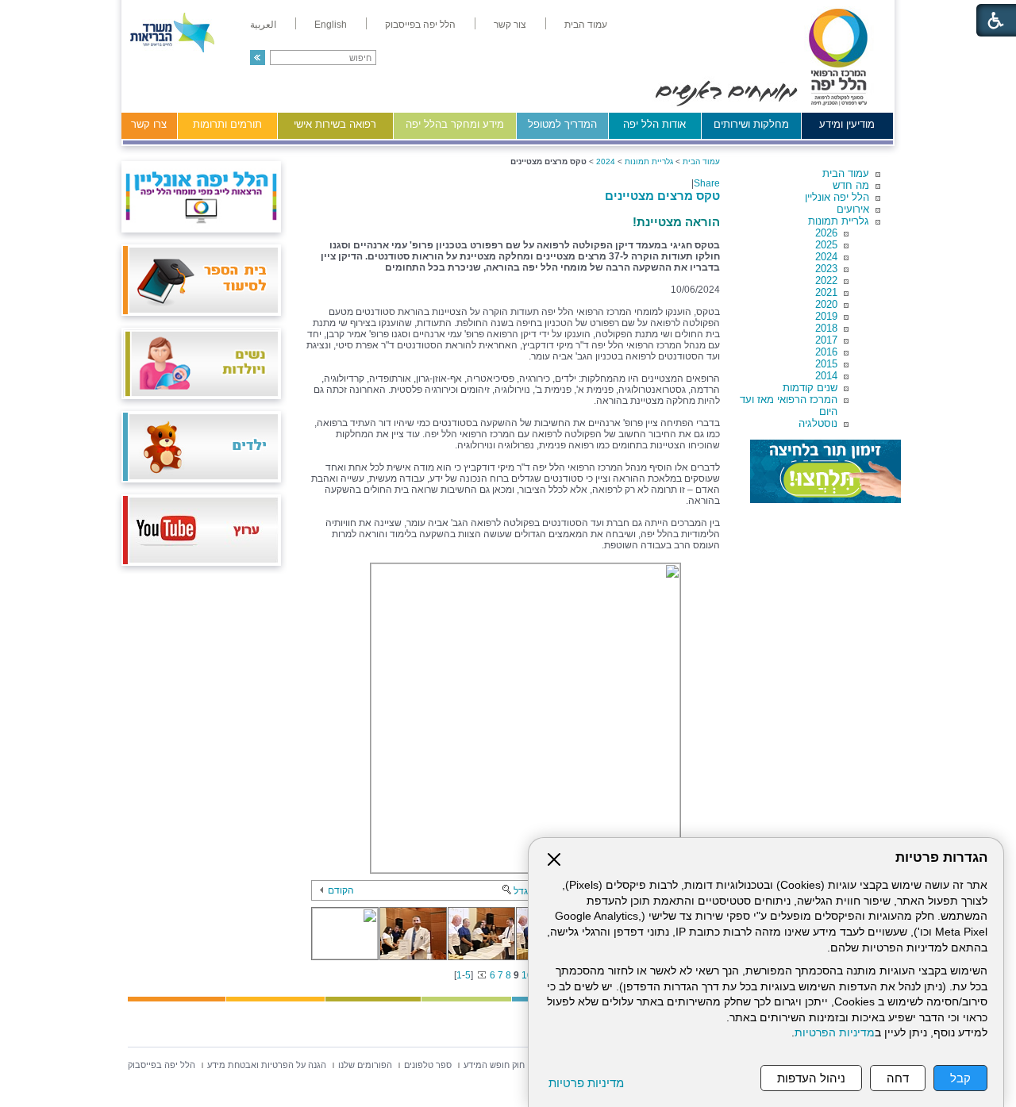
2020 (826, 304)
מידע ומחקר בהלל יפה (455, 124)
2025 (826, 245)
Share (707, 183)
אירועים (853, 209)
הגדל (524, 891)
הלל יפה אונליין (837, 197)
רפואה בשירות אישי (335, 124)
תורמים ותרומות (227, 124)
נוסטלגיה (818, 423)
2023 (826, 269)
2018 (826, 328)
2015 (826, 364)
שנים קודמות (810, 388)
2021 (826, 292)
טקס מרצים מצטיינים (662, 195)
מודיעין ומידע (847, 124)
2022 (826, 280)
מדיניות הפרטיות (835, 1033)
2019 (826, 316)
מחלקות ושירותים (751, 124)
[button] (257, 57)
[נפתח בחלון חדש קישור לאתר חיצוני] (825, 471)
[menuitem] (585, 24)
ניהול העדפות (811, 1078)
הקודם (341, 890)
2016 (826, 352)
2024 (826, 257)
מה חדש (851, 185)
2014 (826, 376)
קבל (960, 1078)
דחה (898, 1078)
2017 (826, 340)
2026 (826, 233)
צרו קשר (149, 124)
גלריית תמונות (838, 221)
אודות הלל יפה (654, 124)
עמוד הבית (845, 173)
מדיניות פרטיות (586, 1083)
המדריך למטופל (562, 124)
